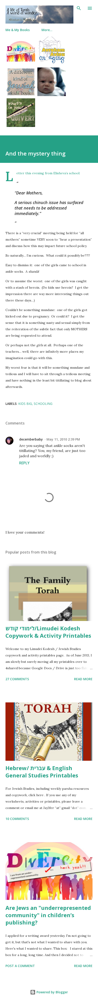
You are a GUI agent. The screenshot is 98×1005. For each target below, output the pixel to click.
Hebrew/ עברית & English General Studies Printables (41, 771)
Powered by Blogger (52, 992)
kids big (25, 403)
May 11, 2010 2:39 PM (63, 439)
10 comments (17, 819)
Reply (24, 462)
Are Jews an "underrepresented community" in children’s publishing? (48, 915)
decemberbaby (31, 439)
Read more (83, 679)
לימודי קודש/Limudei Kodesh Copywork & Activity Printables (48, 631)
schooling (43, 403)
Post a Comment (20, 966)
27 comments (17, 679)
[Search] (79, 8)
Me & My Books (17, 30)
